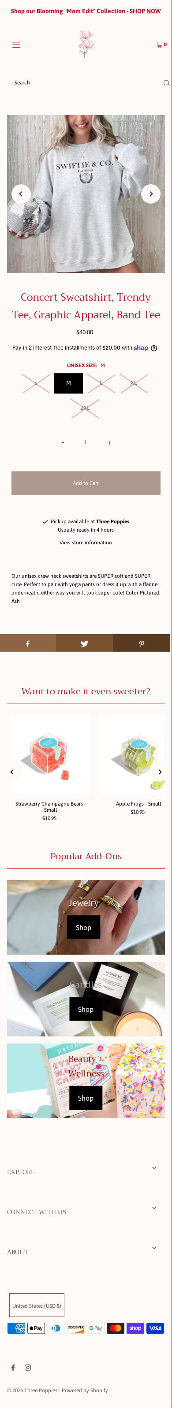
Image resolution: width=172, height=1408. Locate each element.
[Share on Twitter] (84, 643)
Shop (83, 927)
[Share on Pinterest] (141, 643)
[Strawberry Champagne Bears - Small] (50, 754)
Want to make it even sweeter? (85, 691)
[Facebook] (13, 1368)
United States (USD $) (36, 1306)
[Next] (151, 194)
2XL (85, 408)
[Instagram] (28, 1368)
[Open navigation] (27, 44)
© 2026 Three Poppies (32, 1390)
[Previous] (21, 194)
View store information (86, 543)
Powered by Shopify (85, 1390)
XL (134, 382)
